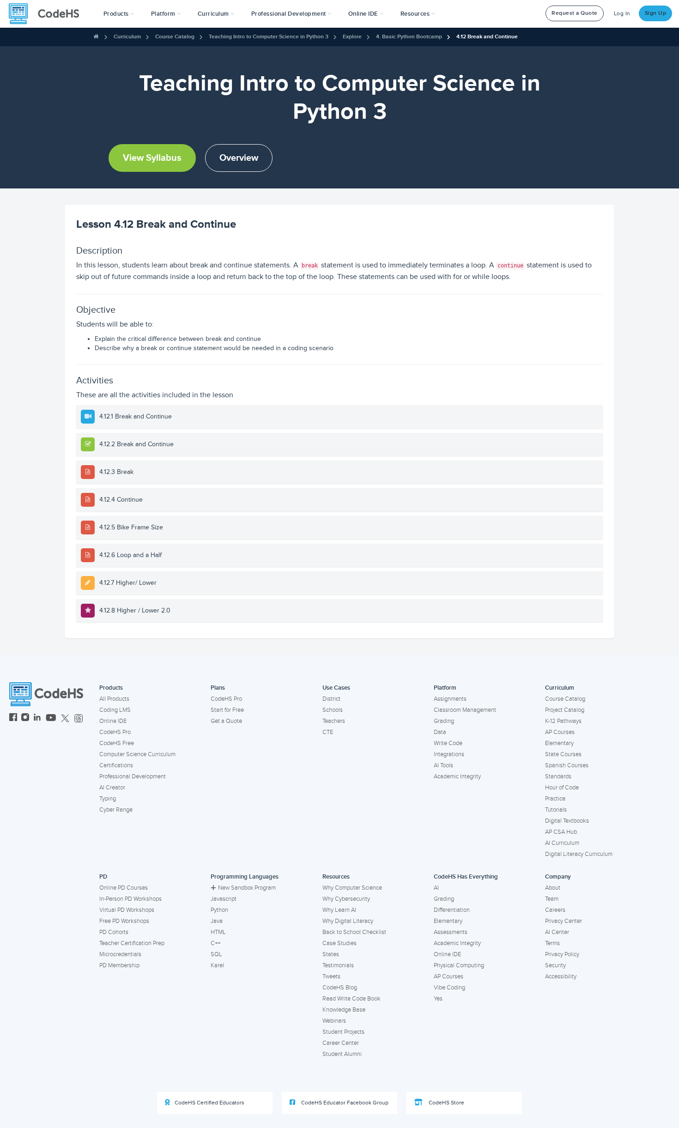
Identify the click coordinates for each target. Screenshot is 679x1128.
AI (436, 887)
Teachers (333, 721)
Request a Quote (575, 13)
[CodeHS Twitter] (65, 718)
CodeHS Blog (339, 987)
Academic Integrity (457, 776)
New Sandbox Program (247, 887)
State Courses (563, 754)
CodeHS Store (445, 1102)
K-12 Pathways (563, 721)
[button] (119, 14)
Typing (107, 798)
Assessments (450, 932)
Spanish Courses (566, 765)
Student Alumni (342, 1054)
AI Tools (443, 765)
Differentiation (452, 910)
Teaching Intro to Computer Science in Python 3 (268, 36)
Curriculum (127, 36)
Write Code (448, 743)
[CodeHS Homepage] (47, 14)
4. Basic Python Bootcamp (409, 36)
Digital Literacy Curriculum (578, 854)
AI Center (557, 932)
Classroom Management (465, 710)
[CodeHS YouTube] (51, 718)
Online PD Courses (123, 887)
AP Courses (560, 732)
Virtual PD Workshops (126, 910)
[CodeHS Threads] (78, 718)
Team (551, 899)
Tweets (331, 976)
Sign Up (656, 13)
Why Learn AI (339, 910)
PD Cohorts (113, 932)
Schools (332, 710)
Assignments (450, 699)
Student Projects (343, 1032)
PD (103, 876)
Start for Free (227, 710)
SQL (216, 954)
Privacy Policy (562, 954)
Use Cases (336, 688)
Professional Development (132, 776)
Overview (238, 158)
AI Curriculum (562, 843)
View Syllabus (152, 158)
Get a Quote (226, 721)
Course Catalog (174, 36)
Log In (622, 13)
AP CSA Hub (561, 832)
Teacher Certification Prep (131, 943)
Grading (444, 721)
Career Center (340, 1043)
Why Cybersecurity (346, 899)
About (552, 887)
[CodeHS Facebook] (13, 718)
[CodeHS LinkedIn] (37, 718)
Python (219, 910)
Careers (555, 910)
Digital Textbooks (567, 821)
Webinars (334, 1021)
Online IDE (113, 721)
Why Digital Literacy (347, 921)
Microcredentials (120, 954)
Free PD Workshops (124, 921)
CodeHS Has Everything (466, 876)
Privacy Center (563, 921)
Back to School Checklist (354, 932)
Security (555, 965)
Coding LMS (115, 710)
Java (217, 921)
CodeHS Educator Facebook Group (344, 1102)
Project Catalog (564, 710)
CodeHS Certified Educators (209, 1102)
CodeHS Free (116, 743)
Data (440, 732)
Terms (552, 943)
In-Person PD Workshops (130, 899)
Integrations (449, 754)
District (331, 699)
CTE (327, 732)
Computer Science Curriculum (137, 754)
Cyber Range (116, 809)
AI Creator (112, 787)
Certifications (116, 765)
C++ (215, 943)
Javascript (223, 899)
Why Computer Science (352, 887)
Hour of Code (562, 787)
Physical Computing (459, 965)
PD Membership (119, 965)
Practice (555, 798)
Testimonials (338, 965)
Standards (558, 776)
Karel (217, 965)
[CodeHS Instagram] (25, 718)
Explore (352, 36)
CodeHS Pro (115, 732)
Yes (438, 998)
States (330, 954)
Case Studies (339, 943)
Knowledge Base (343, 1009)
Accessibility (560, 976)
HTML (218, 932)
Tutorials (556, 809)
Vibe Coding (449, 987)
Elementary (559, 743)
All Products (114, 699)
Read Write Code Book (351, 998)
